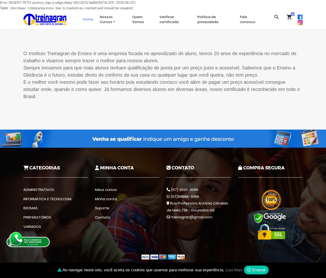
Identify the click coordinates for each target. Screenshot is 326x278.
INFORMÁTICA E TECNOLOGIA (47, 198)
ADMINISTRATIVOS (38, 189)
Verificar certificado (169, 19)
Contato (102, 217)
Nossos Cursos (106, 19)
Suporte (102, 207)
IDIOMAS (30, 207)
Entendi (258, 270)
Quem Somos (138, 19)
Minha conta (106, 198)
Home (88, 19)
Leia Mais (234, 270)
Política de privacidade (207, 19)
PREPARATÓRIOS (37, 217)
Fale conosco (247, 19)
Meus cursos (106, 189)
